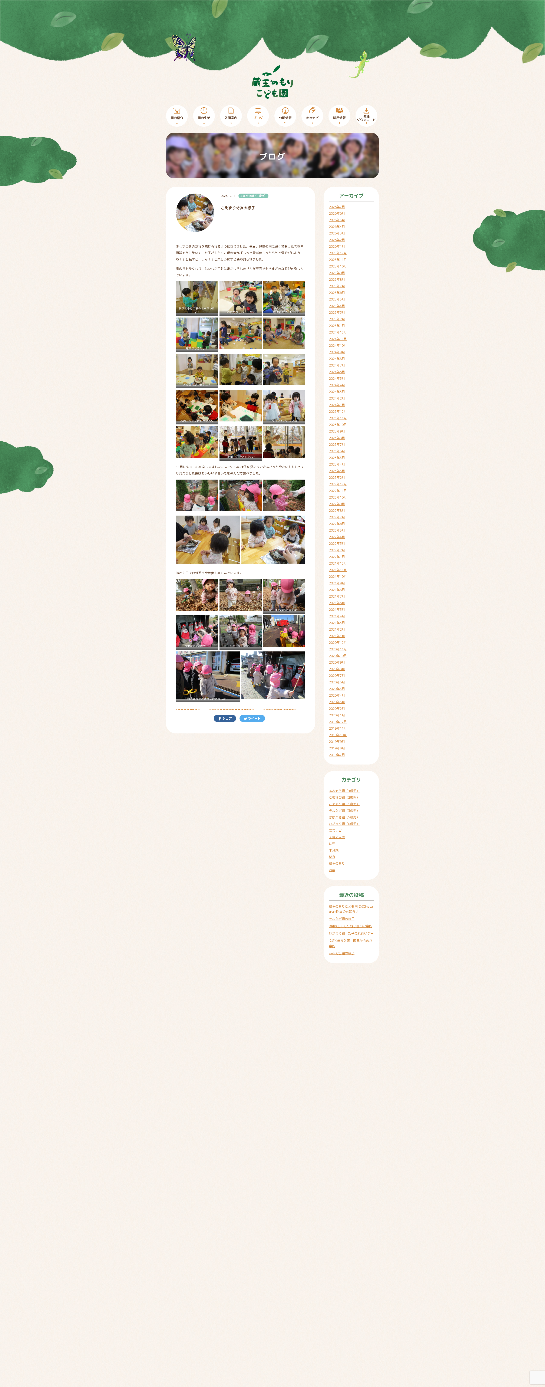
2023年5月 (337, 458)
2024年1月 (337, 405)
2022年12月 (338, 484)
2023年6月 (337, 451)
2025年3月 (337, 312)
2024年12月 (338, 332)
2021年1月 (337, 636)
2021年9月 (337, 583)
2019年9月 (337, 741)
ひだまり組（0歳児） (344, 824)
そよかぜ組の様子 (341, 919)
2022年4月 (337, 537)
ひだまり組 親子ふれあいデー (351, 933)
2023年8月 (337, 438)
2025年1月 (337, 325)
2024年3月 (337, 392)
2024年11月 (338, 339)
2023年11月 (338, 418)
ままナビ (335, 830)
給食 (332, 857)
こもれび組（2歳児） (344, 797)
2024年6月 (337, 372)
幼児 (332, 843)
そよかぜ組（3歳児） (344, 810)
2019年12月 (338, 722)
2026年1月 (337, 246)
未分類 (333, 850)
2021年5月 (337, 609)
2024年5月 (337, 378)
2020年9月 (337, 662)
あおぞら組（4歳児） (344, 791)
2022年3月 (337, 543)
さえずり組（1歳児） (253, 196)
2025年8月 (337, 279)
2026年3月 (337, 233)
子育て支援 (337, 837)
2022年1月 (337, 557)
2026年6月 (337, 213)
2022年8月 (337, 510)
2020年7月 (337, 675)
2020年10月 (338, 656)
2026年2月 (337, 240)
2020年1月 (337, 715)
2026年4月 (337, 226)
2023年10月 (338, 425)
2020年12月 (338, 642)
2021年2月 (337, 629)
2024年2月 (337, 398)
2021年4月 (337, 616)
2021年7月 (337, 596)
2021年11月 (338, 570)
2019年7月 (337, 755)
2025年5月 (337, 299)
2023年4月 (337, 464)
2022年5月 (337, 530)
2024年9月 (337, 352)
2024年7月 (337, 365)
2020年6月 (337, 682)
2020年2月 (337, 708)
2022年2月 (337, 550)
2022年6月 (337, 524)
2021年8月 (337, 590)
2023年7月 (337, 444)
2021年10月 (338, 576)
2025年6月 (337, 292)
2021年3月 (337, 623)
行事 (332, 870)
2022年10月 (338, 497)
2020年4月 (337, 695)
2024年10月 (338, 345)
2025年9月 (337, 273)
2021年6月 (337, 603)
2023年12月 (338, 411)
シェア (226, 718)
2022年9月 (337, 504)
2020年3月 (337, 702)
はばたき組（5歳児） (344, 817)
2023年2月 (337, 477)
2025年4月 (337, 306)
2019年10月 (338, 735)
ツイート (254, 718)
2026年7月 (337, 207)
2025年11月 (338, 259)
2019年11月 (338, 728)
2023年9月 (337, 431)
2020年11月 (338, 649)
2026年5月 (337, 220)
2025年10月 (338, 266)
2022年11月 (338, 491)
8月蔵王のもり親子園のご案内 (350, 926)
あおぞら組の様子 (341, 953)
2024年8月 (337, 358)
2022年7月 (337, 517)
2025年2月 (337, 319)
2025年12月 (338, 253)
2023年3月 (337, 471)
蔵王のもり (337, 863)
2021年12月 (338, 563)
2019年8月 (337, 748)
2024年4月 (337, 385)
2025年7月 (337, 286)
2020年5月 (337, 689)
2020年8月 (337, 669)
